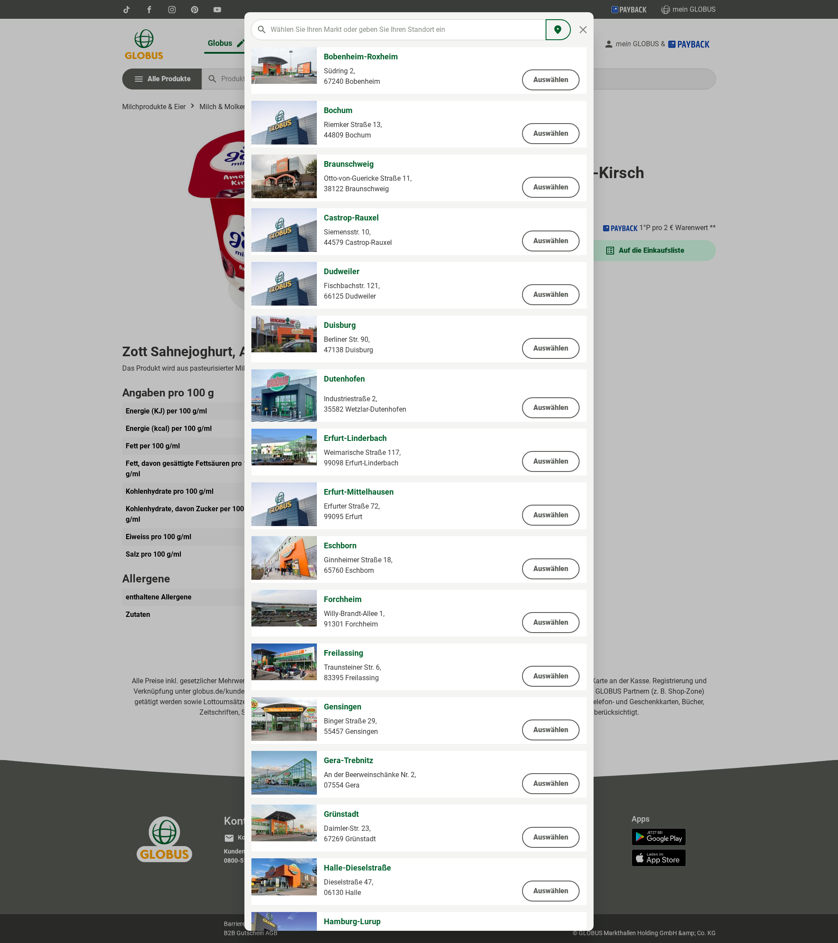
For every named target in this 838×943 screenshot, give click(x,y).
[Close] (583, 29)
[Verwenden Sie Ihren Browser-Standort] (558, 29)
